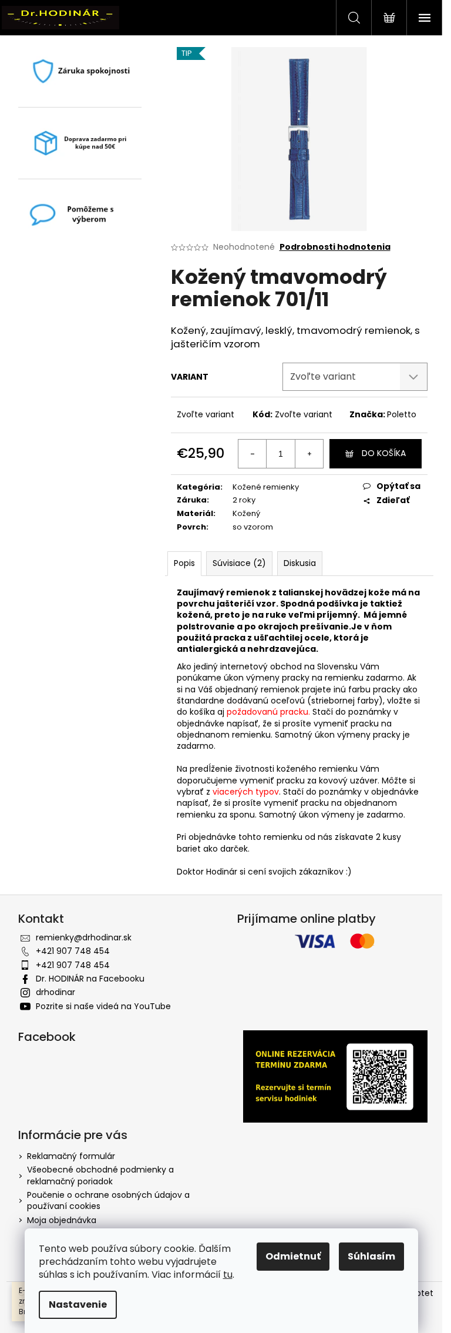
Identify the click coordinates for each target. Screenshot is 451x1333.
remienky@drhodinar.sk (84, 937)
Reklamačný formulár (71, 1156)
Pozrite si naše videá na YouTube (103, 1006)
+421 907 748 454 (73, 951)
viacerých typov (246, 792)
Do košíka (384, 453)
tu (228, 1274)
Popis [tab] (184, 563)
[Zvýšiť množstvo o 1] (309, 454)
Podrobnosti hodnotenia (335, 247)
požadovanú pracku (267, 712)
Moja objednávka (61, 1220)
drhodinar (55, 992)
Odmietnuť (293, 1256)
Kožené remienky (266, 487)
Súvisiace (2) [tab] (239, 563)
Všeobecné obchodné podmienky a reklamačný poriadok (100, 1175)
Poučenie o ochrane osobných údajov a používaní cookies (108, 1200)
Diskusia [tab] (300, 563)
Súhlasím (371, 1256)
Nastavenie (78, 1304)
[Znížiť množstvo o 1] (252, 454)
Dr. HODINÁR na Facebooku (90, 978)
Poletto (401, 414)
